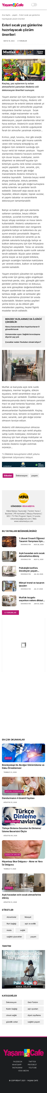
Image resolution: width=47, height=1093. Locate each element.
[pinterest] (20, 484)
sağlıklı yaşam (34, 1022)
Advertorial (11, 917)
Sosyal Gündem (12, 821)
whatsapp (16, 1065)
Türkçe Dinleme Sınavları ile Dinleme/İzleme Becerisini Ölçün (21, 830)
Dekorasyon (21, 475)
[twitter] (9, 484)
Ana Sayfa (6, 15)
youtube (33, 1068)
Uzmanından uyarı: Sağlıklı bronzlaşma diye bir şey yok (22, 335)
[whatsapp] (14, 484)
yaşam (14, 15)
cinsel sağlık (11, 1015)
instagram (17, 1068)
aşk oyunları (33, 1009)
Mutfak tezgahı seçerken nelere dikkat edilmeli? (31, 599)
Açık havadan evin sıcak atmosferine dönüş (32, 554)
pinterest (32, 1065)
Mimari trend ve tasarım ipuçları (31, 584)
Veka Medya (23, 1071)
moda (8, 930)
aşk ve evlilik (30, 923)
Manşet (8, 888)
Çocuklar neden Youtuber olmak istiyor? (23, 342)
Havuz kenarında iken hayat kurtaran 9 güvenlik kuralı (22, 328)
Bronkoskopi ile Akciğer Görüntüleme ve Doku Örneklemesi (23, 766)
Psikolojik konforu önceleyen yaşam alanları (28, 569)
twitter (32, 1062)
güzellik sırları (12, 855)
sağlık (8, 758)
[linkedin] (25, 484)
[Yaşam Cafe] (13, 6)
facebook (17, 1062)
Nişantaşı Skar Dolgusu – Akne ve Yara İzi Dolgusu (22, 863)
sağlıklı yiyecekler (14, 791)
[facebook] (4, 484)
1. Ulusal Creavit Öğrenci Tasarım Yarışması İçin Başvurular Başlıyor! (32, 540)
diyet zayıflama (34, 1015)
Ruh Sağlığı (11, 923)
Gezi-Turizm (33, 1002)
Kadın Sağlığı (11, 1009)
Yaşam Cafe (32, 1080)
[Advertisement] (23, 710)
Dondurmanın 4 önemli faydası (18, 798)
